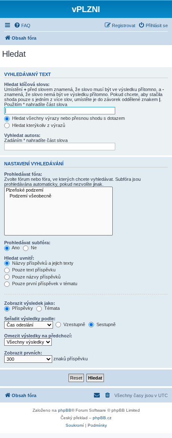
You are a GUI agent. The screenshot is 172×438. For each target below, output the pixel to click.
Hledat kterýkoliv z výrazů (38, 125)
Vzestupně (73, 324)
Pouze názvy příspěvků (36, 276)
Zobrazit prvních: (23, 352)
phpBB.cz (102, 417)
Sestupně (105, 324)
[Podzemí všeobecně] (58, 196)
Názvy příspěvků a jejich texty (42, 263)
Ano (15, 247)
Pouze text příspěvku (33, 269)
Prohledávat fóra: (23, 174)
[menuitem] (22, 25)
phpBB (64, 410)
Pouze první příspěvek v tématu (44, 283)
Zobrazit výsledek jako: (29, 303)
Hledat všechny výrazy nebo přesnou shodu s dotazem (68, 118)
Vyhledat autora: (22, 135)
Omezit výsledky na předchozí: (38, 335)
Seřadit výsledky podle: (30, 318)
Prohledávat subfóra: (27, 242)
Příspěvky (22, 308)
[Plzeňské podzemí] (58, 190)
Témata (51, 308)
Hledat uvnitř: (19, 258)
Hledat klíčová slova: (27, 84)
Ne (33, 247)
